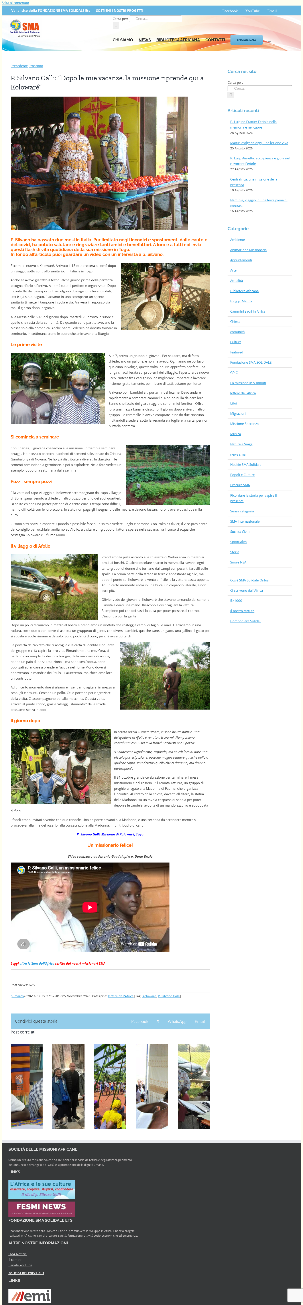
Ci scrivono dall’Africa (246, 590)
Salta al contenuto (15, 2)
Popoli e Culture (242, 474)
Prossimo (36, 65)
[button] (269, 39)
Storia (234, 552)
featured (236, 352)
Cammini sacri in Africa (247, 311)
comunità (237, 331)
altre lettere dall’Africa (37, 963)
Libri (233, 403)
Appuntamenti (241, 260)
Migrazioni (238, 413)
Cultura (235, 342)
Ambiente (237, 239)
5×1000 (236, 600)
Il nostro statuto (242, 611)
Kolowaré (149, 996)
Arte (233, 270)
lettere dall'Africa (121, 996)
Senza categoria (242, 511)
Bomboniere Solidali (245, 621)
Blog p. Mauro (241, 301)
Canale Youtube (20, 1265)
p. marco (17, 996)
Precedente (19, 65)
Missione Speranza (244, 423)
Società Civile (240, 531)
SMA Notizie (17, 1254)
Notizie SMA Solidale (245, 464)
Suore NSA (238, 562)
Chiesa (235, 321)
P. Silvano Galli (169, 996)
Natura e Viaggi (241, 444)
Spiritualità (238, 541)
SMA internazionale (245, 521)
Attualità (236, 280)
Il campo (15, 1259)
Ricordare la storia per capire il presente (253, 498)
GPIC (234, 372)
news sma (238, 454)
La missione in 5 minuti (248, 383)
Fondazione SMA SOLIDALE (251, 362)
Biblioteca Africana (244, 291)
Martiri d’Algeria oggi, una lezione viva (259, 143)
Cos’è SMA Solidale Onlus (249, 580)
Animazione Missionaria (248, 250)
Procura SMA (240, 485)
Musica (235, 434)
